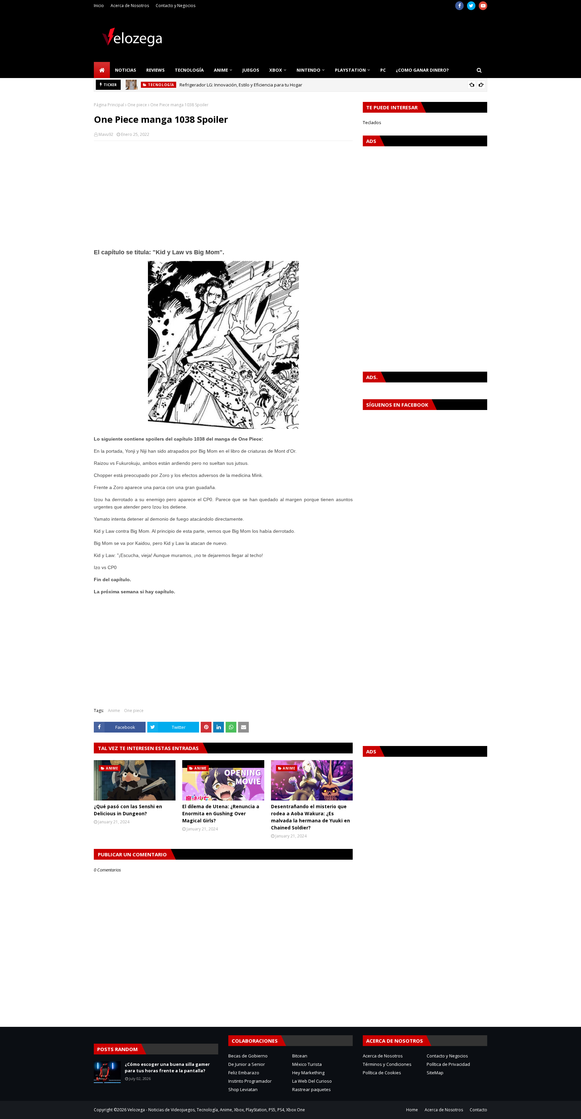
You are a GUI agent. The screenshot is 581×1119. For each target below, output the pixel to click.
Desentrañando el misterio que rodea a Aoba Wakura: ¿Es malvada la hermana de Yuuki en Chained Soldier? (310, 817)
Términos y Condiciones (387, 1064)
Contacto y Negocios (175, 5)
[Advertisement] (223, 195)
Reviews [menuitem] (155, 70)
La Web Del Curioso (312, 1081)
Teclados (372, 122)
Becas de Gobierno (248, 1056)
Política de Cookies (382, 1073)
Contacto (478, 1110)
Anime (114, 710)
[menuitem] (102, 70)
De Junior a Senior (246, 1064)
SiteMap (435, 1073)
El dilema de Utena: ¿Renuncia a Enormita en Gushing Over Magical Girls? (220, 813)
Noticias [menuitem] (125, 70)
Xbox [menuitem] (275, 70)
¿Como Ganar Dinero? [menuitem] (422, 70)
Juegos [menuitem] (250, 70)
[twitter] (471, 5)
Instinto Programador (250, 1081)
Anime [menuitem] (221, 70)
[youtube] (483, 5)
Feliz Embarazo (243, 1073)
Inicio (99, 5)
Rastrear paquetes (311, 1089)
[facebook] (459, 5)
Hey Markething (308, 1073)
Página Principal (109, 105)
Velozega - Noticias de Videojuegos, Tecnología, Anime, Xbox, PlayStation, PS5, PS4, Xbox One (216, 1110)
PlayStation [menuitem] (350, 70)
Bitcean (299, 1056)
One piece (137, 105)
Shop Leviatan (243, 1089)
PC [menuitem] (383, 70)
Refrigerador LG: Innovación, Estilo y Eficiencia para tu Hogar (241, 85)
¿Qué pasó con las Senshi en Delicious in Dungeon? (128, 810)
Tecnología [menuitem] (189, 70)
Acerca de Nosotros (130, 5)
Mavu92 (106, 134)
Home (412, 1110)
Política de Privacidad (448, 1064)
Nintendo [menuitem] (308, 70)
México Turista (307, 1064)
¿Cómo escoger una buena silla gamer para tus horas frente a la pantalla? (167, 1067)
